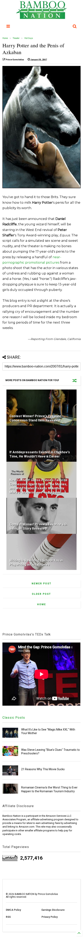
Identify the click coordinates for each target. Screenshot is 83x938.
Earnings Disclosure (53, 910)
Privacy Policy (50, 917)
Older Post (41, 594)
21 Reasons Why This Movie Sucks (43, 769)
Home (5, 38)
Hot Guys (28, 38)
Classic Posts (13, 717)
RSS (8, 917)
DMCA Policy (13, 910)
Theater (16, 38)
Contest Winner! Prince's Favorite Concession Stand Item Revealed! (35, 418)
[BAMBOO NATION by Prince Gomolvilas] (41, 17)
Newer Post (41, 583)
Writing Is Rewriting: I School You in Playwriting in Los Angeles (36, 563)
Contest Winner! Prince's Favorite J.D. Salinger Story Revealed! (38, 526)
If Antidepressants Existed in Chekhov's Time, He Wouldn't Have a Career (39, 454)
